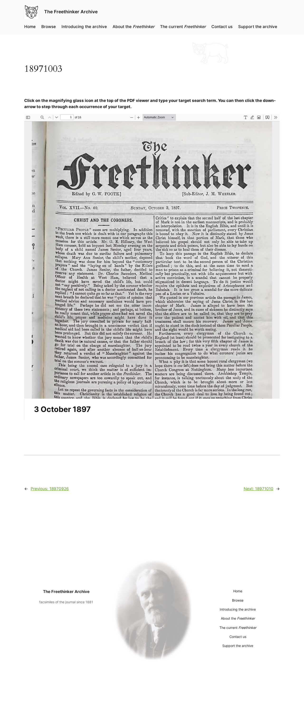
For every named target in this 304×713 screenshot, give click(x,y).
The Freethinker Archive (71, 11)
